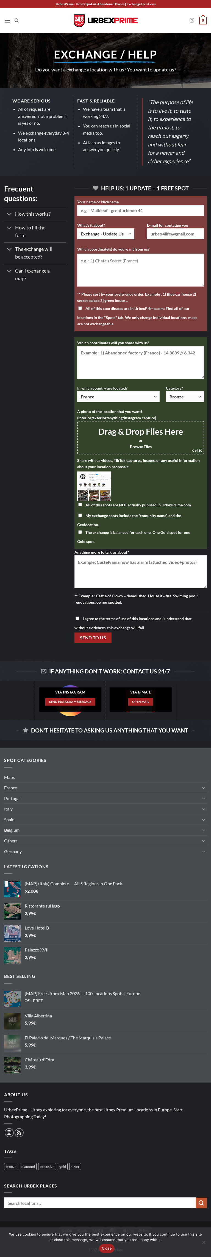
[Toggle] (9, 214)
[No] (203, 1243)
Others (11, 840)
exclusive (47, 1166)
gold (62, 1166)
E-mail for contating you (167, 225)
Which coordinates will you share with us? (113, 342)
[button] (7, 20)
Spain (9, 819)
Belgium (12, 830)
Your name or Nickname (98, 201)
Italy (8, 808)
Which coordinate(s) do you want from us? (113, 249)
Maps (9, 777)
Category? (174, 388)
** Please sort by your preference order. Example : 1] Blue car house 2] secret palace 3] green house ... (136, 297)
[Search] (17, 20)
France (10, 787)
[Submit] (201, 1203)
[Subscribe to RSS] (19, 1132)
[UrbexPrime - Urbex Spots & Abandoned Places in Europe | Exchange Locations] (105, 21)
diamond (28, 1166)
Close (107, 1248)
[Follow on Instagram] (192, 20)
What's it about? (91, 225)
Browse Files (141, 446)
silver (75, 1166)
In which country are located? (102, 388)
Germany (13, 851)
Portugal (12, 798)
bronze (11, 1166)
